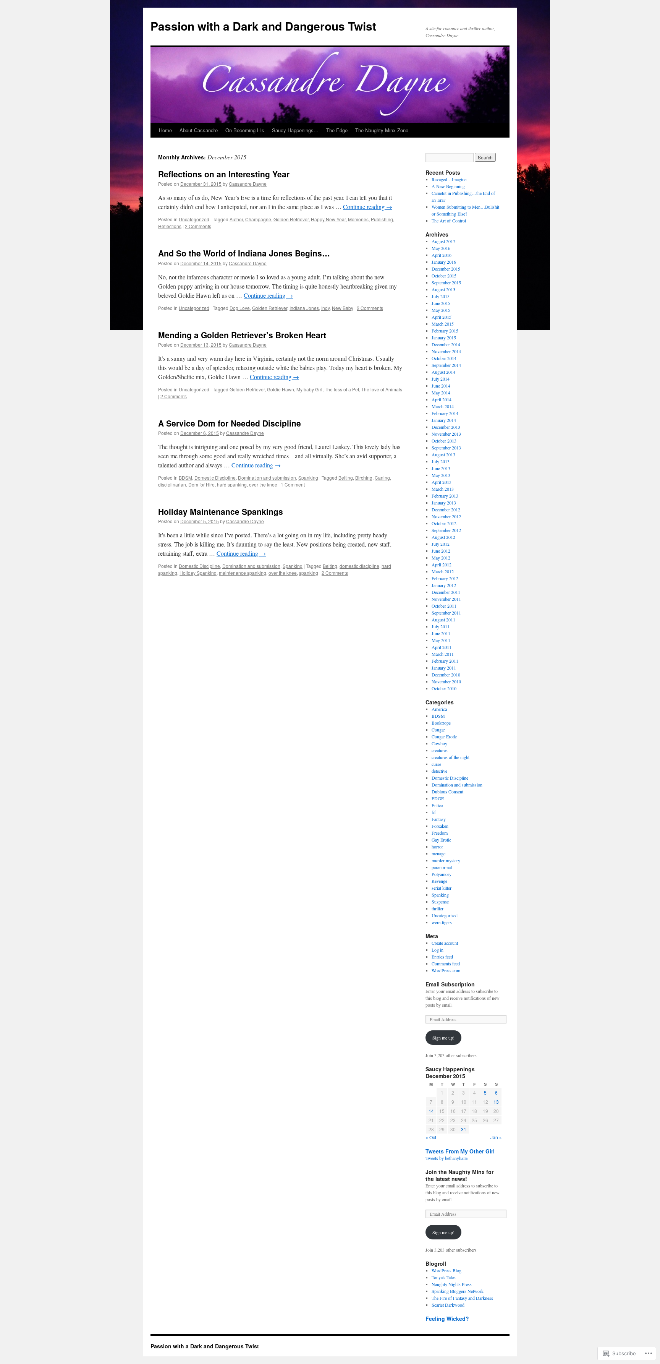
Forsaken (440, 826)
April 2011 (441, 647)
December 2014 (446, 344)
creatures (440, 750)
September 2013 (446, 447)
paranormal (442, 867)
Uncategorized (194, 219)
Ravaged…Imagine (449, 179)
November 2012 (446, 516)
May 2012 (441, 558)
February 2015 (445, 331)
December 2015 (446, 269)
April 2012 (441, 564)
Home (165, 130)
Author (236, 219)
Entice (437, 805)
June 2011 (441, 633)
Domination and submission (267, 477)
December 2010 (446, 674)
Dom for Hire (201, 484)
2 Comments (198, 226)
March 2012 (443, 571)
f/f (434, 812)
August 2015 (443, 289)
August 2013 (443, 454)
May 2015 (441, 310)
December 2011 (446, 592)
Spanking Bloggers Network (458, 1291)
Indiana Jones (304, 308)
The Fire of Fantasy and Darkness (462, 1298)
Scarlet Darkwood (448, 1305)
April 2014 (441, 399)
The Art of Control (449, 220)
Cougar (438, 730)
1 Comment (293, 484)
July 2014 (441, 379)
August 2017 (443, 241)
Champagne (258, 219)
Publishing (382, 219)
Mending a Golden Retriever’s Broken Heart (242, 335)
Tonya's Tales (444, 1277)
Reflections (169, 226)
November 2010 (446, 681)
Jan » (496, 1137)
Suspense (440, 902)
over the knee (263, 484)
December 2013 (446, 427)
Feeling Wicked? (447, 1318)
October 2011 (444, 606)
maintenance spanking (242, 572)
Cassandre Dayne (248, 183)
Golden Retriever (291, 219)
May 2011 (441, 640)
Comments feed (446, 963)
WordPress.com (446, 970)
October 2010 (444, 688)
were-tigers (442, 922)
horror (437, 846)
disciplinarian (172, 484)
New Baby (342, 308)
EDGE (438, 798)
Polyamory (441, 874)
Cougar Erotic (444, 736)
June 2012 (441, 551)
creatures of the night (450, 757)
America (439, 709)
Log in (437, 950)
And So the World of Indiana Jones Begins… (244, 253)
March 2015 (443, 324)
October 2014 (444, 358)
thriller (437, 908)
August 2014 (443, 372)
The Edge (337, 130)
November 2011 (446, 599)
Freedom (440, 833)
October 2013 (444, 441)
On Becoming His (244, 130)
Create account (445, 943)
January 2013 (444, 503)
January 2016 (444, 262)
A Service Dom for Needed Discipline (229, 423)
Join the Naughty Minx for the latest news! (459, 1175)
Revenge (439, 881)
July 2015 (441, 296)
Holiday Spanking (198, 572)
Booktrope (441, 723)
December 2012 (446, 509)
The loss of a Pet (342, 389)
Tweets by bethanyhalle (446, 1158)
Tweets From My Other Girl (460, 1151)
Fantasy (439, 819)
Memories (358, 219)
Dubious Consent (447, 791)
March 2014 (443, 406)
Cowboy (439, 743)
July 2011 (441, 626)
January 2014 (444, 420)
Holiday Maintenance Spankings (220, 511)
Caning (382, 477)
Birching (363, 477)
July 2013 (441, 461)
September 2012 (446, 530)
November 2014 (446, 351)
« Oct (430, 1137)
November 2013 (446, 434)
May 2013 (441, 475)
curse (436, 764)
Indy (325, 308)
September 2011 (446, 613)
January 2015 (444, 337)
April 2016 (441, 255)
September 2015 (446, 282)
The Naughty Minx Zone (381, 130)
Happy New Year (328, 219)
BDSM (185, 477)
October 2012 (444, 523)
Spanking (308, 477)
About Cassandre (199, 130)
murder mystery (446, 860)
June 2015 (441, 303)
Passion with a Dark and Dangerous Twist (263, 26)
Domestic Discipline (215, 477)
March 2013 (443, 489)
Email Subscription (450, 984)
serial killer (441, 888)
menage (438, 853)
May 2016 (441, 248)
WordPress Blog (446, 1270)
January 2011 (444, 668)
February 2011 (445, 661)
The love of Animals (381, 389)
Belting (345, 477)
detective (439, 771)
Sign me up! (443, 1038)
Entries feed (442, 957)
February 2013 (445, 496)
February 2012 (445, 578)
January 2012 (444, 585)
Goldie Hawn (280, 389)
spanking (308, 572)
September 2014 (446, 365)
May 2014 (441, 392)
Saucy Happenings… (295, 130)
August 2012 (443, 537)
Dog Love (240, 308)
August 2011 (443, 619)
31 (463, 1129)
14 (431, 1111)
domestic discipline (359, 566)
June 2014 (441, 386)
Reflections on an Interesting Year (224, 174)
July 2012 (441, 544)
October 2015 (444, 275)
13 (496, 1101)
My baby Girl (309, 389)
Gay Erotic (441, 840)
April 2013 (441, 482)
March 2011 (443, 654)
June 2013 (441, 468)
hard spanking (232, 484)
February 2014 (445, 413)
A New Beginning (448, 186)
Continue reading (367, 207)
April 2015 (441, 317)
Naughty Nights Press (452, 1284)
